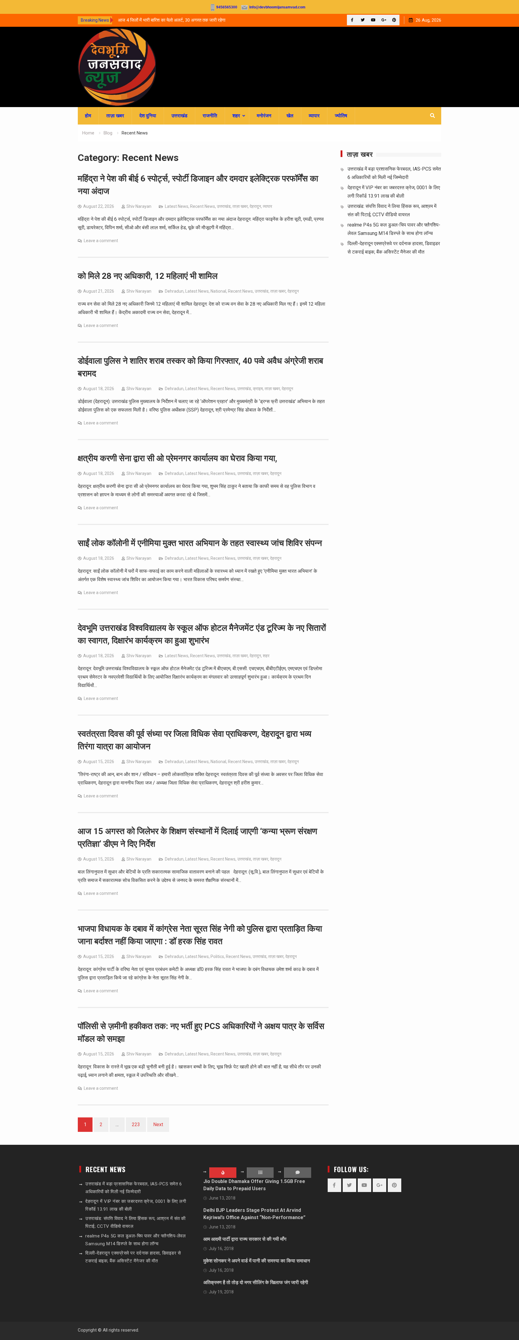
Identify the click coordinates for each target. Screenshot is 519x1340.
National (218, 291)
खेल (290, 116)
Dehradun (174, 291)
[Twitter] (362, 20)
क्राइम (258, 388)
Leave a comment (101, 240)
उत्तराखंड (179, 116)
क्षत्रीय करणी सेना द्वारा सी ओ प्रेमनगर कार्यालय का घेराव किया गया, (177, 458)
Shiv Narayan (138, 206)
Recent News (202, 206)
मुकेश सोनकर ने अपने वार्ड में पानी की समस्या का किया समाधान (256, 1261)
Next (158, 1124)
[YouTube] (373, 20)
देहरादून (255, 206)
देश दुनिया (147, 116)
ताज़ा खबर (115, 116)
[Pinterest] (394, 20)
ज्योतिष (341, 116)
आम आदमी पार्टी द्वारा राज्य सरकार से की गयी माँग (244, 1239)
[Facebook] (352, 20)
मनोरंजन (264, 116)
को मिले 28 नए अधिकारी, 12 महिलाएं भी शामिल (147, 276)
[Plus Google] (383, 20)
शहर (236, 116)
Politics (217, 956)
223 (136, 1124)
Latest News (176, 206)
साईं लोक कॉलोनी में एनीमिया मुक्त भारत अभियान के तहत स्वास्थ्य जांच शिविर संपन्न (200, 543)
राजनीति (210, 116)
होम (88, 116)
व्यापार (314, 116)
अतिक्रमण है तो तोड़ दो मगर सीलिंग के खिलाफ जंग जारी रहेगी (255, 1282)
